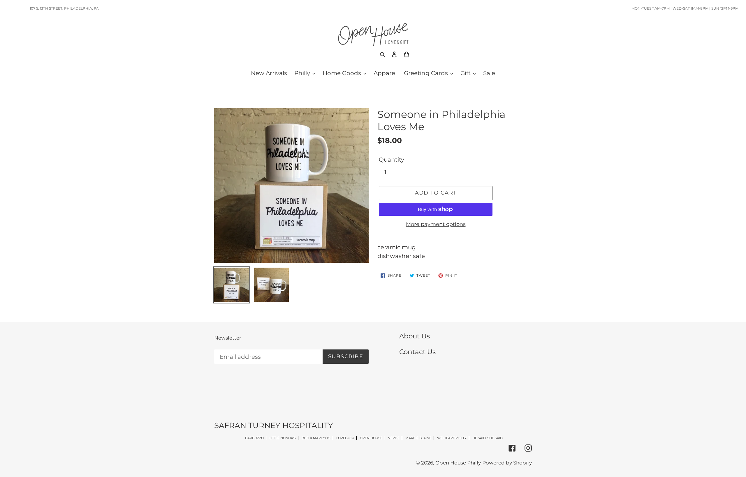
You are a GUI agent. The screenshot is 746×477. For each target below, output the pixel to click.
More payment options (436, 224)
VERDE (394, 438)
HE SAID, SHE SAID (487, 438)
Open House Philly (458, 463)
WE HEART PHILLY (452, 438)
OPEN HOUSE (371, 438)
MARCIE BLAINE (418, 438)
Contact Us (417, 352)
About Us (414, 336)
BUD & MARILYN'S (316, 438)
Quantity (391, 159)
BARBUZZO (254, 438)
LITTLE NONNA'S (283, 438)
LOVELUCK (345, 438)
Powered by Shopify (507, 463)
